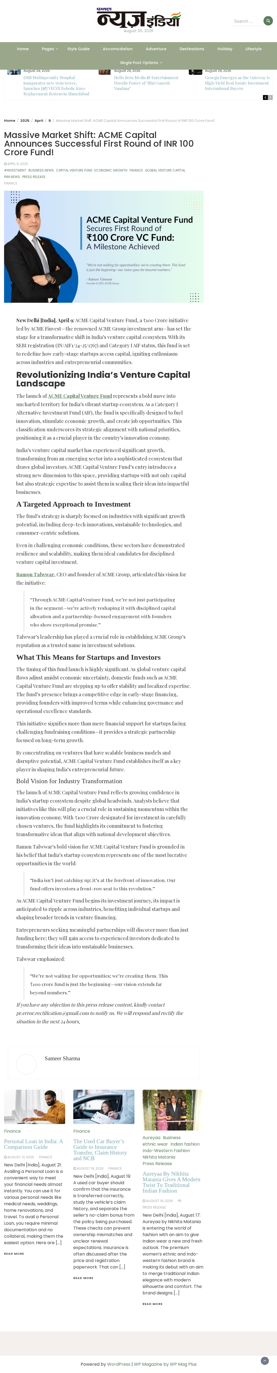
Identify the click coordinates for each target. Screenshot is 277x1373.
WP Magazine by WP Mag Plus (165, 1364)
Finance (136, 170)
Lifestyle (254, 49)
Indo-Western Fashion (166, 1150)
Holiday (224, 49)
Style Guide (78, 49)
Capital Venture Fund (74, 170)
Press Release (33, 176)
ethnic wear (155, 1144)
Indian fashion (185, 1144)
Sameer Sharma (62, 1058)
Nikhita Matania (159, 1157)
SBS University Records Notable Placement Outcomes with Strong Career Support (236, 83)
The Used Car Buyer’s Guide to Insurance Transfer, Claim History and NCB (100, 1150)
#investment (15, 170)
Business (172, 1138)
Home (23, 49)
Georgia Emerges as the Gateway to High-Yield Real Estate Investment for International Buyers (149, 83)
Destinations (192, 49)
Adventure (156, 49)
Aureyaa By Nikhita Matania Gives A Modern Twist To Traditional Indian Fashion (171, 1182)
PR (180, 1201)
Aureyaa (151, 1138)
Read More (14, 1253)
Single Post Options (139, 62)
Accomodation (118, 49)
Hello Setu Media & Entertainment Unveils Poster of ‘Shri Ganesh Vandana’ (55, 83)
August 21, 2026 (21, 1157)
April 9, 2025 (18, 163)
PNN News (12, 176)
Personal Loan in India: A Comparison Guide (33, 1144)
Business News (41, 170)
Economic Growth (110, 170)
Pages (48, 49)
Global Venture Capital (165, 170)
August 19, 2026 (90, 1168)
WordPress (118, 1364)
